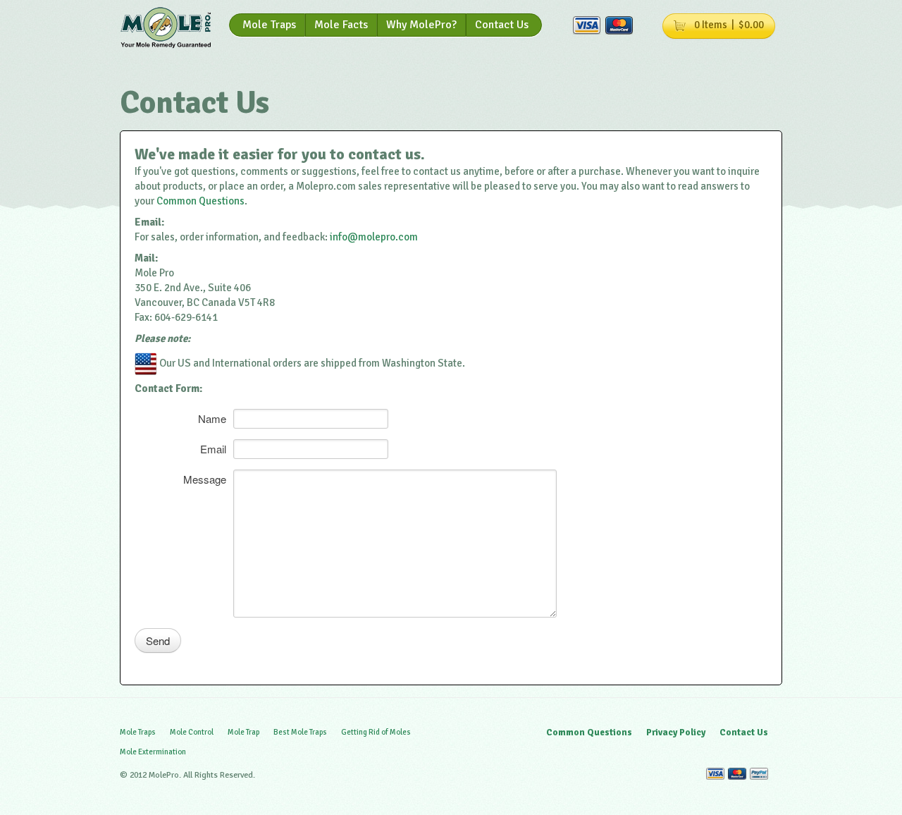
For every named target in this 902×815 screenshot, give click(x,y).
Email (213, 447)
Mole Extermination (153, 751)
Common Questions (200, 201)
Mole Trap (243, 732)
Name (212, 417)
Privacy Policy (675, 732)
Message (204, 478)
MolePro (165, 28)
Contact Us (502, 25)
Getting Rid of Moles (376, 732)
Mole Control (192, 732)
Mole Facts (341, 25)
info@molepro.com (374, 237)
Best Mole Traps (300, 732)
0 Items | (729, 24)
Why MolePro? (421, 25)
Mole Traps (269, 25)
